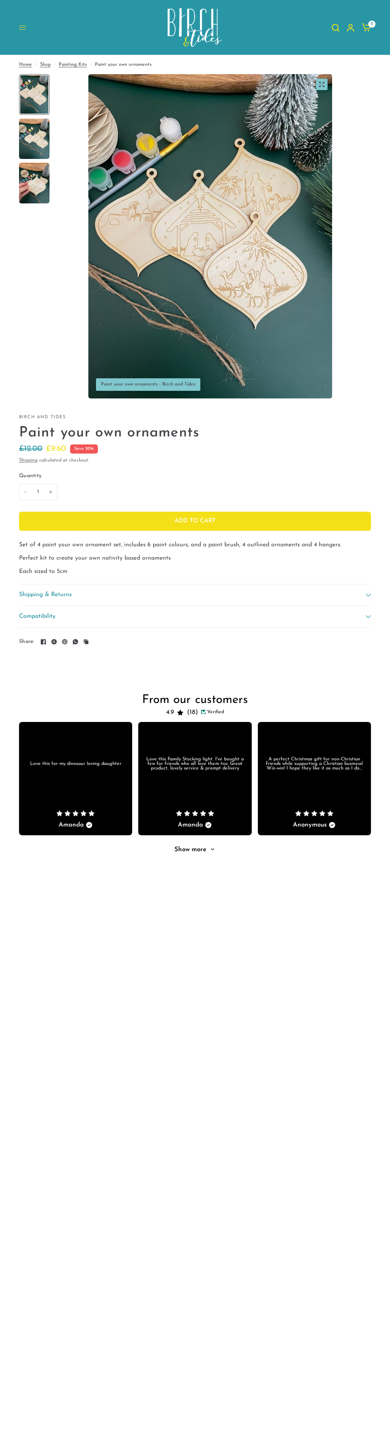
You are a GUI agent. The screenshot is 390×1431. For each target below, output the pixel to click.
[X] (54, 641)
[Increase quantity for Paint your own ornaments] (51, 492)
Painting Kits (73, 64)
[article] (75, 778)
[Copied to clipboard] (86, 641)
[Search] (335, 27)
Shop (45, 64)
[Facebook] (43, 641)
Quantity (30, 475)
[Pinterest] (64, 641)
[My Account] (350, 27)
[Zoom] (322, 84)
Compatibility (37, 616)
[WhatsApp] (75, 641)
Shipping (28, 460)
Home (25, 64)
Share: (26, 641)
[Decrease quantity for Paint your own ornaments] (25, 492)
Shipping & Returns (45, 595)
